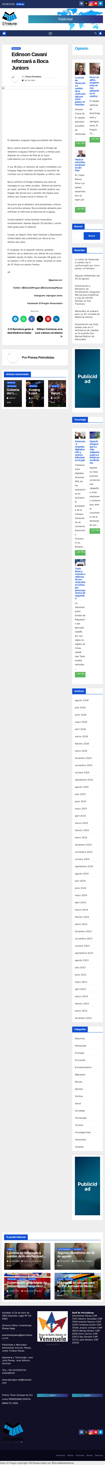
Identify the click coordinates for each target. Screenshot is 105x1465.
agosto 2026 (82, 700)
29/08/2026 (14, 1261)
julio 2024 (80, 880)
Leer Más (81, 143)
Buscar (78, 226)
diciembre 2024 (83, 844)
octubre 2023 (82, 945)
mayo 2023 (81, 982)
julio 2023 (80, 967)
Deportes (16, 48)
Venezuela (80, 1139)
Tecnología (81, 1117)
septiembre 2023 (84, 953)
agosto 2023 (82, 960)
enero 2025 (81, 837)
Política (79, 1096)
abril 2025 (80, 815)
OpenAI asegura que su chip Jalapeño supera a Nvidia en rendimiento (94, 452)
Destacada (12, 386)
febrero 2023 (82, 1003)
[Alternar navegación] (50, 33)
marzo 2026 (81, 736)
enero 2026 (81, 750)
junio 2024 (80, 888)
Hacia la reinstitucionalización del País (80, 165)
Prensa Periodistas (33, 76)
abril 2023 (80, 989)
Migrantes (80, 1074)
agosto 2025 (82, 787)
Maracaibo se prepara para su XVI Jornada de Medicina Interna (87, 314)
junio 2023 (80, 974)
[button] (95, 33)
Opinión (79, 1089)
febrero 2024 (82, 917)
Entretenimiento (83, 1067)
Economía (80, 1060)
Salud (78, 1103)
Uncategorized (83, 1132)
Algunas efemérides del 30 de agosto (75, 1254)
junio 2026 (80, 714)
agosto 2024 (82, 873)
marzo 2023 (81, 996)
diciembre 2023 (83, 931)
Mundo (78, 1081)
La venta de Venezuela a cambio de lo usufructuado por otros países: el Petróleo (26, 1256)
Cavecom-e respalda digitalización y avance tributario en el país (80, 451)
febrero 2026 (82, 743)
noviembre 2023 (83, 938)
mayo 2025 (81, 808)
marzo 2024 (81, 909)
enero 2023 (81, 1010)
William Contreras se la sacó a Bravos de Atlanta (48, 331)
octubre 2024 (82, 859)
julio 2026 (80, 707)
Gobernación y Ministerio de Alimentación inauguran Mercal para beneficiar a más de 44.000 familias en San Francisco (87, 294)
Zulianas (79, 1146)
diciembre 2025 (83, 758)
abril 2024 (80, 902)
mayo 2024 (81, 895)
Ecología (79, 1053)
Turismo (79, 1125)
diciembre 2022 (83, 1018)
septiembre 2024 (84, 866)
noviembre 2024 (83, 852)
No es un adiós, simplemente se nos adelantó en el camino (94, 87)
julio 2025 (80, 794)
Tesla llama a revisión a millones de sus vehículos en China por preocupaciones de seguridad (80, 583)
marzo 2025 (81, 823)
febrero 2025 (82, 830)
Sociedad (80, 1110)
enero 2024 (81, 924)
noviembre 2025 (83, 765)
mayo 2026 (81, 722)
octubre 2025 (82, 772)
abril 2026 (80, 729)
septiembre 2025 (84, 779)
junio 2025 (80, 801)
